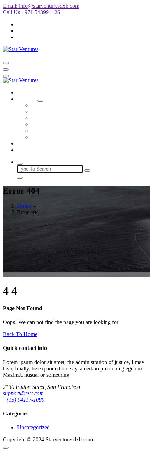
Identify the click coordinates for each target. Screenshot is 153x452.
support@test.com (23, 393)
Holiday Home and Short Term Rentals (75, 111)
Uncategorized (33, 427)
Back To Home (20, 334)
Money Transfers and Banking (65, 118)
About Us (28, 143)
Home (24, 92)
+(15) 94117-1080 (23, 400)
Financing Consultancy (57, 124)
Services (26, 99)
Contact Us (29, 150)
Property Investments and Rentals (68, 137)
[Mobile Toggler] (40, 101)
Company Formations (55, 105)
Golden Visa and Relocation (63, 131)
